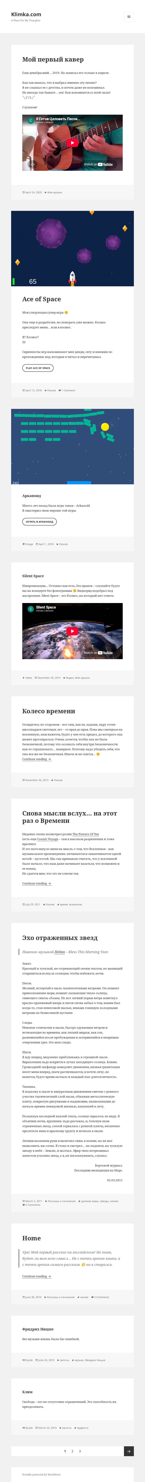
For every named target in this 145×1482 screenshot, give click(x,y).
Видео (70, 677)
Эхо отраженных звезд (60, 937)
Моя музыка (54, 192)
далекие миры (90, 1201)
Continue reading (37, 759)
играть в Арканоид (39, 521)
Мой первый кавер (53, 59)
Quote (29, 1360)
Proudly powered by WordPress (41, 1474)
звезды (104, 1201)
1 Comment (68, 390)
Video (28, 677)
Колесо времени (48, 711)
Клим (27, 1391)
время (64, 904)
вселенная (75, 904)
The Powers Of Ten (85, 834)
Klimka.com (26, 14)
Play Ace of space (38, 368)
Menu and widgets (129, 21)
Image (29, 544)
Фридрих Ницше (38, 1329)
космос (114, 1201)
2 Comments (32, 1204)
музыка (79, 1360)
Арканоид (31, 495)
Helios (60, 951)
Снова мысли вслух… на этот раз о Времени (69, 817)
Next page (129, 1451)
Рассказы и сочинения (62, 1201)
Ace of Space (41, 299)
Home (31, 1238)
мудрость (82, 1427)
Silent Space (33, 575)
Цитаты (64, 1360)
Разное (51, 390)
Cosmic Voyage (47, 839)
